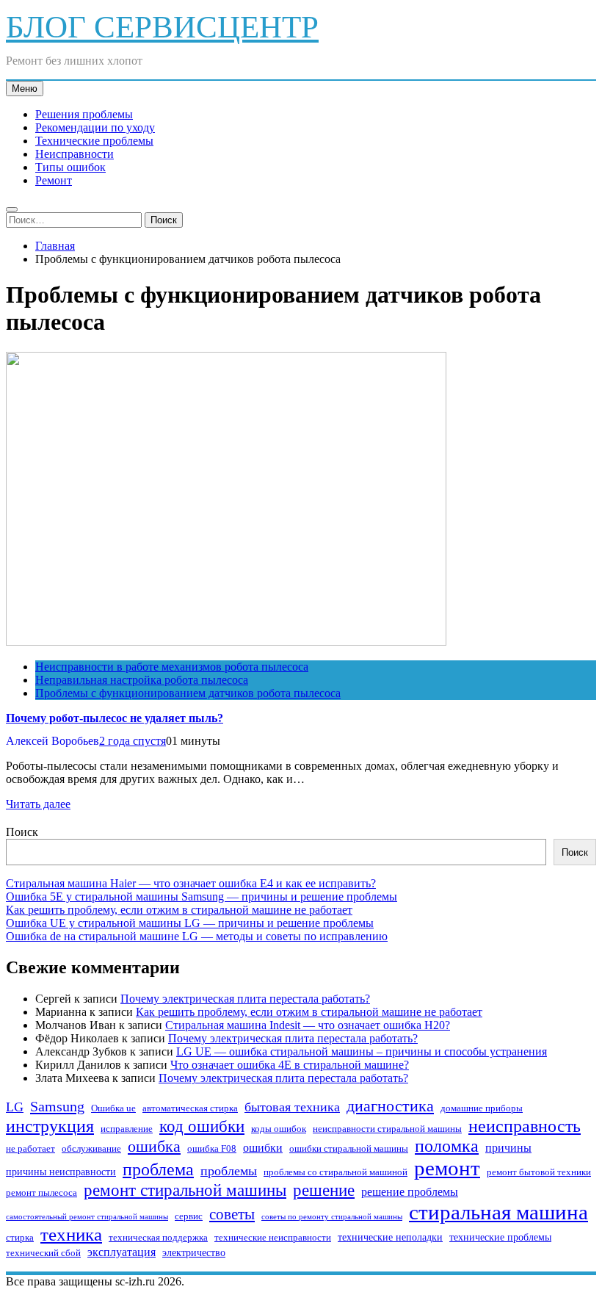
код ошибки (201, 1126)
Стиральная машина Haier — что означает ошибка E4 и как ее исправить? (191, 883)
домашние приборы (481, 1108)
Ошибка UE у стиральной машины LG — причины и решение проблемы (190, 923)
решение (324, 1190)
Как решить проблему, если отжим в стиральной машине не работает (179, 909)
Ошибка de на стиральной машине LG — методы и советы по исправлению (197, 936)
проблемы (228, 1171)
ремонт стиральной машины (185, 1189)
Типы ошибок (70, 167)
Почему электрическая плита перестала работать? (245, 998)
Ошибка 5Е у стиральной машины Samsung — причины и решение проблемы (201, 896)
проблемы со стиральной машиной (335, 1172)
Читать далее (38, 804)
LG (14, 1107)
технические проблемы (500, 1237)
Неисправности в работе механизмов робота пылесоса (171, 666)
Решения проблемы (84, 114)
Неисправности (74, 154)
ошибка (154, 1146)
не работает (30, 1149)
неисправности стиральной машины (387, 1129)
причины (508, 1148)
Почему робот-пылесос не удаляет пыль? (114, 718)
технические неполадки (390, 1237)
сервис (189, 1216)
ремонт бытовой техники (539, 1172)
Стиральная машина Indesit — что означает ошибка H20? (307, 1025)
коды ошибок (278, 1129)
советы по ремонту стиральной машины (331, 1217)
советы (232, 1214)
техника (71, 1234)
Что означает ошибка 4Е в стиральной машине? (289, 1064)
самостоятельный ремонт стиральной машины (87, 1217)
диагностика (390, 1106)
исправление (127, 1129)
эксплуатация (121, 1252)
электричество (193, 1252)
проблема (158, 1169)
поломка (447, 1145)
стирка (20, 1238)
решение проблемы (409, 1192)
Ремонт (53, 180)
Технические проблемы (94, 140)
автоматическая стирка (190, 1108)
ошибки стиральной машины (348, 1149)
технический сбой (43, 1253)
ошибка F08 (211, 1149)
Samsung (57, 1106)
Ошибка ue (113, 1108)
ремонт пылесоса (41, 1193)
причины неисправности (61, 1171)
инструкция (50, 1126)
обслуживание (91, 1149)
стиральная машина (498, 1212)
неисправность (524, 1126)
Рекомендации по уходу (95, 127)
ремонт (447, 1168)
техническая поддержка (158, 1238)
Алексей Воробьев (52, 741)
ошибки (263, 1148)
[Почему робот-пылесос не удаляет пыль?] (226, 641)
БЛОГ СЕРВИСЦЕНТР (162, 27)
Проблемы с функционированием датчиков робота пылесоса (188, 693)
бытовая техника (292, 1107)
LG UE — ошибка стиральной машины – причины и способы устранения (361, 1051)
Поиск (22, 832)
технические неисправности (272, 1238)
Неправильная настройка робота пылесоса (141, 680)
